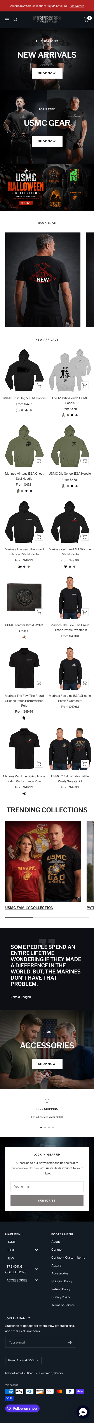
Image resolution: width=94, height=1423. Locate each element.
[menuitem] (24, 1241)
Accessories (59, 1273)
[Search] (15, 20)
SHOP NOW (47, 141)
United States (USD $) (21, 1360)
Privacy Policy (60, 1297)
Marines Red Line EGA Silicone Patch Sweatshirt (70, 698)
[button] (83, 1412)
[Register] (70, 1342)
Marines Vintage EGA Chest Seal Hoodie (24, 476)
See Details (77, 5)
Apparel (56, 1265)
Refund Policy (60, 1289)
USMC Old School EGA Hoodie (70, 474)
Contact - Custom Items (68, 1257)
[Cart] (86, 19)
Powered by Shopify (51, 1373)
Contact (56, 1250)
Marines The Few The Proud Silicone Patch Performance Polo (24, 701)
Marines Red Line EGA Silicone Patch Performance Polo (24, 778)
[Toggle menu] (36, 1250)
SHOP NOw (47, 73)
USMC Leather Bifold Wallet (24, 625)
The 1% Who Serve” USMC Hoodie (70, 400)
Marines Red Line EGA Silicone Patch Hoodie (70, 551)
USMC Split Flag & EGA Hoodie (24, 398)
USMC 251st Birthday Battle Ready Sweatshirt (70, 778)
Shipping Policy (61, 1281)
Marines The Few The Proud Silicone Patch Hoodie (24, 551)
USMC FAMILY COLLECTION (29, 908)
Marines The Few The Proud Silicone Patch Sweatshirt (69, 627)
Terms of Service (63, 1305)
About (55, 1242)
